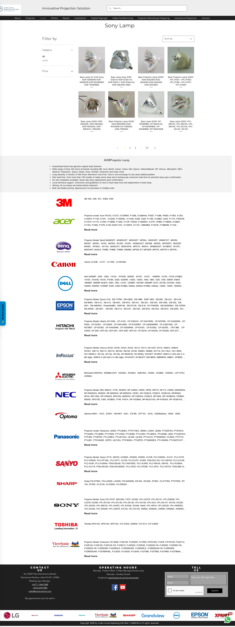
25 (147, 148)
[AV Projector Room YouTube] (123, 587)
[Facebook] (115, 587)
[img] (11, 615)
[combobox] (178, 39)
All (43, 56)
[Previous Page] (118, 148)
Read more (90, 229)
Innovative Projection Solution (66, 8)
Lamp (45, 60)
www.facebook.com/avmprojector (123, 577)
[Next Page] (155, 148)
